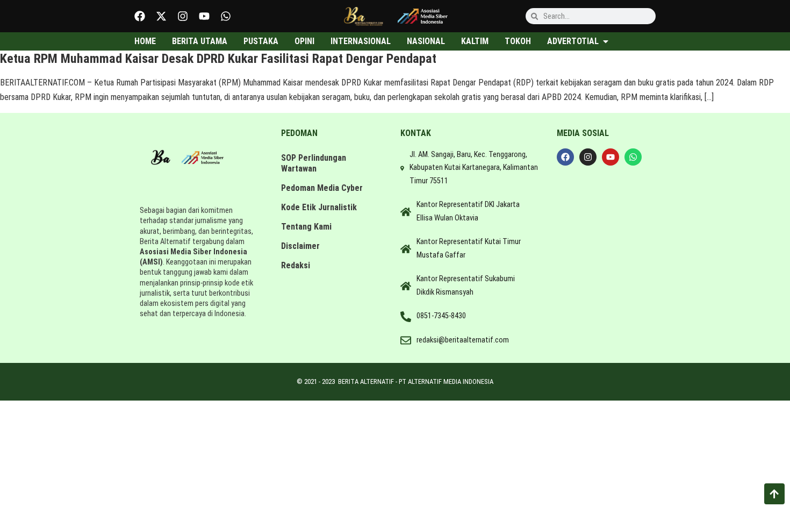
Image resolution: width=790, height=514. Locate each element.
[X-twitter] (161, 16)
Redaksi (295, 265)
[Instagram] (182, 16)
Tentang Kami (306, 227)
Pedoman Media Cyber (322, 188)
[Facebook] (139, 16)
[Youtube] (204, 16)
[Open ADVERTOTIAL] (605, 41)
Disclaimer (300, 246)
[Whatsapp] (225, 16)
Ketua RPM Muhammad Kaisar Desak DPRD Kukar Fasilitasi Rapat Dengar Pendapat (218, 58)
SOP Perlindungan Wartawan (313, 163)
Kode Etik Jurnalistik (319, 207)
